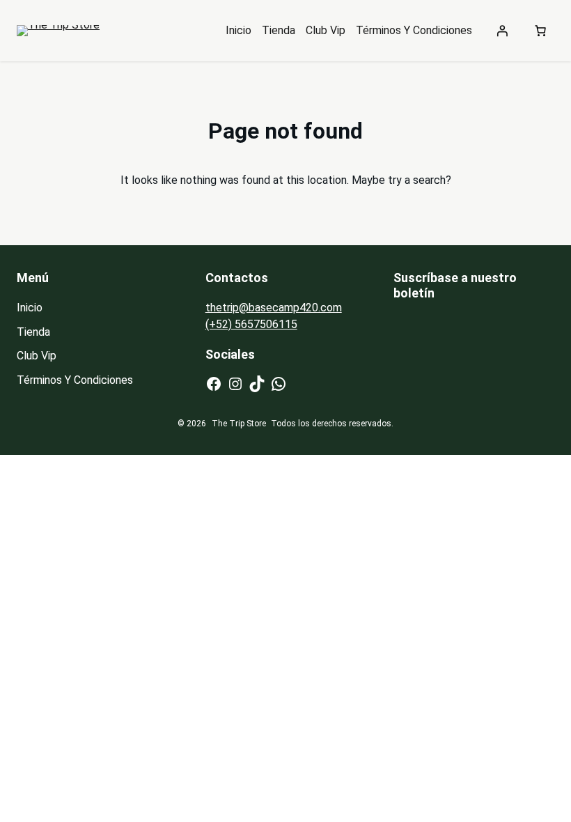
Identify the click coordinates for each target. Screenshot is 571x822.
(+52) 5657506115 (251, 324)
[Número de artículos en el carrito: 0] (540, 31)
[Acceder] (502, 31)
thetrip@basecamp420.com (273, 307)
